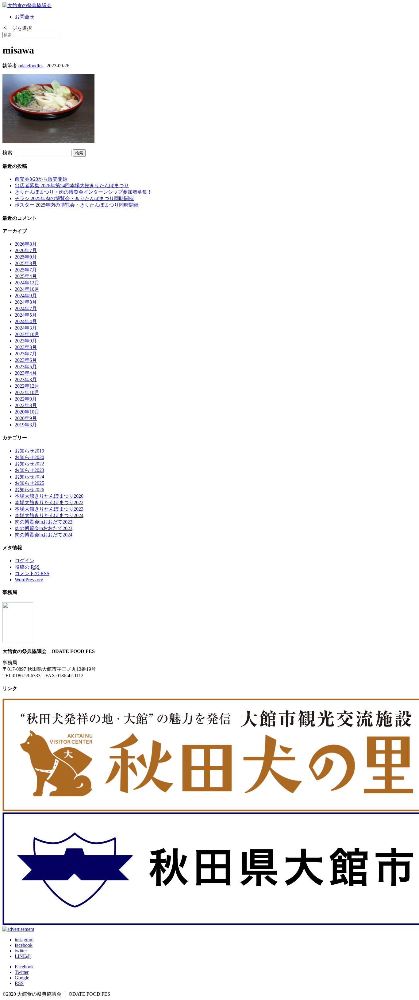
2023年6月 (26, 360)
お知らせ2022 (29, 463)
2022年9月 (26, 398)
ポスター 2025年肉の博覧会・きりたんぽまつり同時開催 (77, 205)
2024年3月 (26, 327)
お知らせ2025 (29, 483)
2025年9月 (26, 256)
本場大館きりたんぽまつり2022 (49, 502)
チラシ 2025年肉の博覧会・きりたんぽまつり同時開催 (74, 198)
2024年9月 (26, 295)
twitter (21, 950)
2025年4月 (26, 276)
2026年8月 (26, 244)
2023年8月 (26, 347)
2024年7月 (26, 308)
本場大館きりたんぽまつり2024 (49, 515)
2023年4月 (26, 373)
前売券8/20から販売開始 (41, 179)
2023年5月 (26, 366)
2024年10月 (27, 289)
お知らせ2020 (29, 457)
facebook (24, 945)
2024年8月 (26, 302)
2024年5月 (26, 315)
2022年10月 (27, 392)
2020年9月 (26, 418)
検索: (7, 152)
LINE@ (23, 956)
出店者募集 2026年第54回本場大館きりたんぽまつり (72, 185)
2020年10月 (27, 411)
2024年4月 (26, 321)
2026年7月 (26, 250)
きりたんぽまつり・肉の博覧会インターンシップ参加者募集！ (83, 192)
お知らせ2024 (29, 476)
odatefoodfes (30, 65)
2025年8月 (26, 263)
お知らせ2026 (29, 489)
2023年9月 (26, 340)
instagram (24, 939)
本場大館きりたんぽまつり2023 (49, 509)
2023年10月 (27, 334)
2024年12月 (27, 282)
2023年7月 (26, 353)
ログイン (24, 560)
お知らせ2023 (29, 470)
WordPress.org (29, 579)
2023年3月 (26, 379)
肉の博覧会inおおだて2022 (43, 521)
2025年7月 (26, 269)
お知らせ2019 (29, 450)
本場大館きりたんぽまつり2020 (49, 496)
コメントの (32, 573)
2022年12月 (27, 386)
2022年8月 (26, 405)
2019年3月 (26, 424)
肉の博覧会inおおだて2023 (43, 528)
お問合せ (24, 16)
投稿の (27, 567)
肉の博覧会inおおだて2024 (43, 534)
